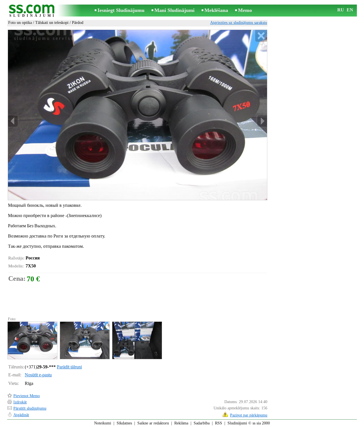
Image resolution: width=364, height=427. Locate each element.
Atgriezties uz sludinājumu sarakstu (238, 22)
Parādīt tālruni (69, 366)
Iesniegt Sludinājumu (121, 10)
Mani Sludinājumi (174, 10)
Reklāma (181, 423)
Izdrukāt (20, 402)
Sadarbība (202, 423)
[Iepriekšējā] (13, 121)
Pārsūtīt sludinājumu (29, 408)
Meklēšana (216, 10)
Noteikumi (102, 423)
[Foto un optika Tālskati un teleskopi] (32, 340)
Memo (245, 10)
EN (350, 9)
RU (340, 9)
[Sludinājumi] (32, 11)
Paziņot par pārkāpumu (248, 415)
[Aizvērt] (261, 36)
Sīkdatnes (124, 423)
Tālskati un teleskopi (52, 22)
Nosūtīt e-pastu (38, 374)
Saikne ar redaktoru (153, 423)
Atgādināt (21, 415)
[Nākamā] (262, 121)
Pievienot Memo (26, 396)
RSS (218, 423)
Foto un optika (20, 22)
